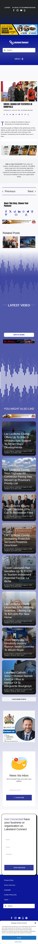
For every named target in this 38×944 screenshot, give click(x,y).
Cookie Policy (18, 941)
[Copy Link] (28, 114)
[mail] (21, 10)
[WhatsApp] (16, 114)
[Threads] (32, 211)
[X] (7, 114)
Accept (19, 937)
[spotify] (26, 918)
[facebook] (14, 10)
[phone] (24, 10)
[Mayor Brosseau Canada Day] (19, 82)
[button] (35, 923)
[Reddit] (10, 114)
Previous (10, 191)
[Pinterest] (22, 114)
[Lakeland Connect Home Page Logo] (19, 40)
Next (30, 191)
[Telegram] (19, 114)
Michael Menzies (28, 110)
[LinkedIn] (13, 114)
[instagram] (17, 10)
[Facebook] (4, 114)
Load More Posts (19, 699)
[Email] (25, 114)
